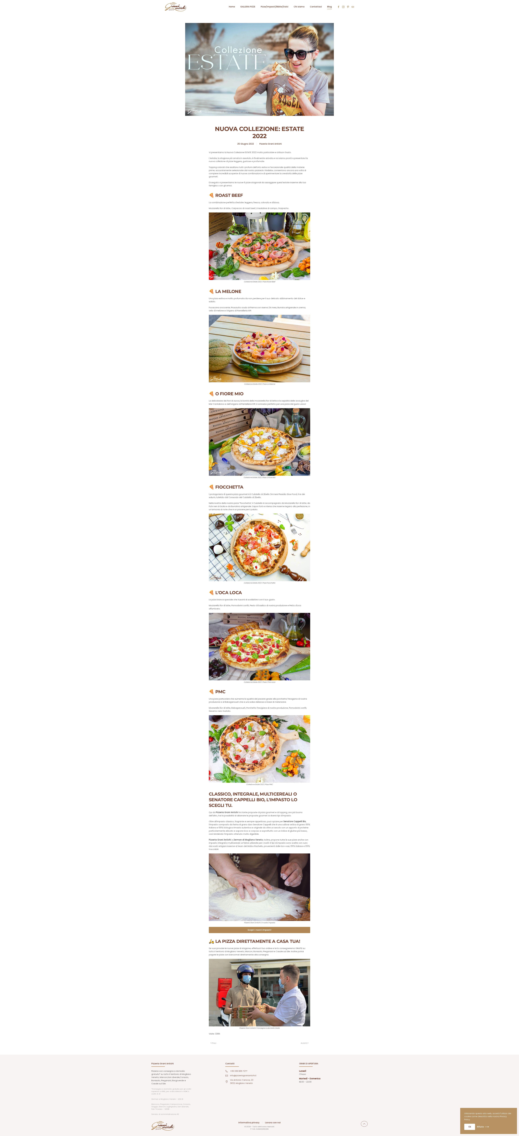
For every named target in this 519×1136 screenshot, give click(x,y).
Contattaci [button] (316, 6)
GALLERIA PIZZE (247, 6)
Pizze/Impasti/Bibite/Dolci (274, 6)
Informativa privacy (249, 1122)
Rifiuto (480, 1126)
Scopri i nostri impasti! (259, 930)
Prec (214, 1043)
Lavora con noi (273, 1122)
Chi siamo (299, 6)
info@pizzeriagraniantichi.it (243, 1075)
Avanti (304, 1043)
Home (232, 6)
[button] (364, 1124)
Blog (329, 6)
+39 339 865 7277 (238, 1071)
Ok (469, 1126)
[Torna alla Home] (176, 6)
